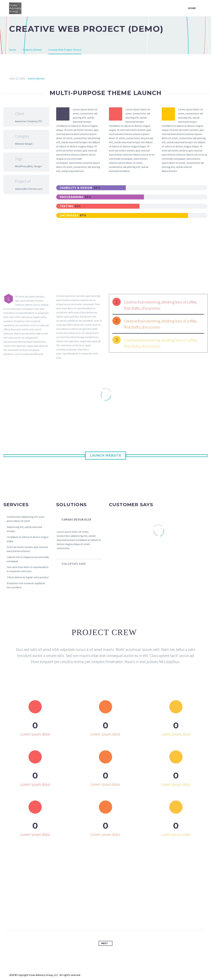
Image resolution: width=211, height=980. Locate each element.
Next (104, 943)
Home (192, 8)
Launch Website (105, 455)
